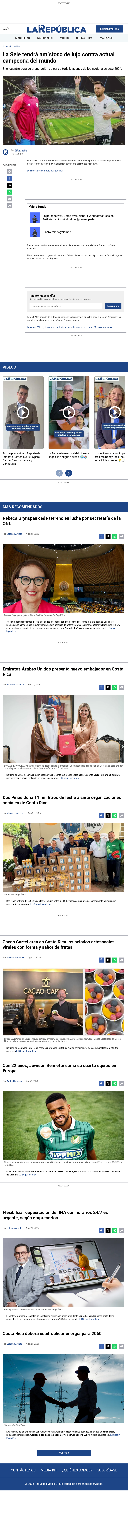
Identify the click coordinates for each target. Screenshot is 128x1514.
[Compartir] (9, 205)
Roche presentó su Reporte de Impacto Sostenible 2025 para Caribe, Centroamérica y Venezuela (21, 458)
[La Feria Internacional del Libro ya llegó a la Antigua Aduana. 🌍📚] (69, 412)
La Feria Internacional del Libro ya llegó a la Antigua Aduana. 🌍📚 (69, 455)
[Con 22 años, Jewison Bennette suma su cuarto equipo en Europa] (63, 1125)
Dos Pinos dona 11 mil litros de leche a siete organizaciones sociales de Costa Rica (62, 800)
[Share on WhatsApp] (9, 192)
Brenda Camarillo (15, 684)
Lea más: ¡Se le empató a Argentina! (45, 170)
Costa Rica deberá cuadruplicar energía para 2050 (52, 1333)
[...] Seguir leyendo (68, 778)
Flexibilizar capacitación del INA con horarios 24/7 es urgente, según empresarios (55, 1215)
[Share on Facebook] (9, 178)
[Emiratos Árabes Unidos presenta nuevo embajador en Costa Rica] (63, 729)
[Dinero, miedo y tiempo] (35, 232)
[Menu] (6, 29)
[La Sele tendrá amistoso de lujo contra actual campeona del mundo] (64, 110)
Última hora (15, 46)
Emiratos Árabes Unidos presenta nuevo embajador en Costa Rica (63, 671)
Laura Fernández (102, 775)
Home (5, 46)
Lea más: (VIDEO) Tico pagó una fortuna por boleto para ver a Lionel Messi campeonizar (70, 327)
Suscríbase (107, 1470)
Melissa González (15, 813)
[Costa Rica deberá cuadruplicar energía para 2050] (63, 1388)
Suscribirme (113, 306)
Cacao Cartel (57, 1048)
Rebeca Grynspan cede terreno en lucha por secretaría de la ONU (62, 521)
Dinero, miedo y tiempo (57, 232)
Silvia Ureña (21, 150)
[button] (109, 29)
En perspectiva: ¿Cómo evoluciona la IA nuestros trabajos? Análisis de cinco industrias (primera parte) (79, 217)
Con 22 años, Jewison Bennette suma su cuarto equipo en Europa (59, 1068)
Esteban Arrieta (14, 534)
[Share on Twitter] (9, 185)
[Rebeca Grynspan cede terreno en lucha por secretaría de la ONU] (63, 578)
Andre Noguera (14, 1081)
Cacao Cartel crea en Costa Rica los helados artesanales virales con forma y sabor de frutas (59, 944)
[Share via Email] (9, 198)
